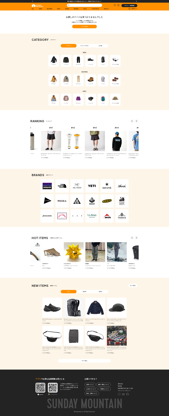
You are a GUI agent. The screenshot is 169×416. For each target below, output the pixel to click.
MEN (40, 9)
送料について (90, 384)
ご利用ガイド (134, 8)
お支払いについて (91, 389)
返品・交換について (91, 393)
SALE (85, 9)
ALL (33, 9)
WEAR (84, 291)
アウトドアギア (84, 45)
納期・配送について (103, 384)
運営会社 (120, 383)
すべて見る (133, 285)
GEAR (67, 9)
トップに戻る (84, 26)
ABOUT (106, 9)
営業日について (105, 389)
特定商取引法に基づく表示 (125, 388)
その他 (100, 45)
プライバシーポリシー (124, 390)
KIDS (58, 9)
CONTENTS (95, 9)
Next (136, 1)
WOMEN (49, 9)
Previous (32, 1)
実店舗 (120, 386)
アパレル (68, 45)
